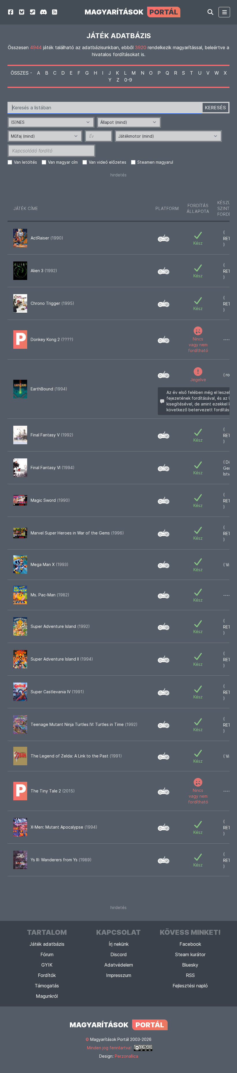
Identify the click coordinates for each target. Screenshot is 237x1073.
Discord (118, 954)
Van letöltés (25, 162)
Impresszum (118, 975)
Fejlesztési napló (190, 986)
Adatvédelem (118, 965)
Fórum (46, 954)
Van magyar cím (63, 162)
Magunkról (47, 996)
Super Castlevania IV (57, 691)
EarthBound (49, 388)
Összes (20, 73)
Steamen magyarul (155, 162)
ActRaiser (47, 237)
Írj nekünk (119, 944)
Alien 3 (44, 270)
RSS (190, 975)
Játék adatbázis (46, 944)
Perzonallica (126, 1056)
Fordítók (47, 975)
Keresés (215, 107)
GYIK (47, 965)
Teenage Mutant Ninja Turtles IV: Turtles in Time (84, 724)
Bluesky (190, 965)
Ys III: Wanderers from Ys (61, 859)
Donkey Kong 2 (52, 339)
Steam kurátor (190, 954)
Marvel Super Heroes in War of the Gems (77, 532)
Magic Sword (50, 500)
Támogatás (47, 986)
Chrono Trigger (52, 303)
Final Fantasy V (52, 434)
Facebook (190, 944)
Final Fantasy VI (53, 467)
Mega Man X (49, 564)
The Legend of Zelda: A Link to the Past (76, 755)
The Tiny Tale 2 (53, 790)
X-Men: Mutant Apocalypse (64, 827)
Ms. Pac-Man (50, 594)
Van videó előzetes (107, 162)
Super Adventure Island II (62, 659)
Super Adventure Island (60, 626)
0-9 (128, 80)
